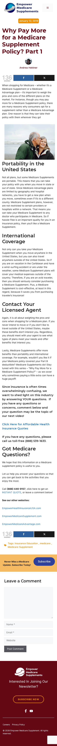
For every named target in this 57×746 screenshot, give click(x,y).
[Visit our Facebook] (26, 711)
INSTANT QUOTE (11, 492)
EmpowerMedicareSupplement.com (22, 516)
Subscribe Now (28, 699)
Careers (6, 724)
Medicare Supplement (20, 547)
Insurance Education (26, 543)
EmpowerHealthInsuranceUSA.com (21, 508)
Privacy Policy (18, 724)
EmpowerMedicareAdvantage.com (21, 524)
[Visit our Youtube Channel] (31, 711)
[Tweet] (44, 78)
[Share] (23, 78)
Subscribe (44, 561)
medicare (45, 543)
